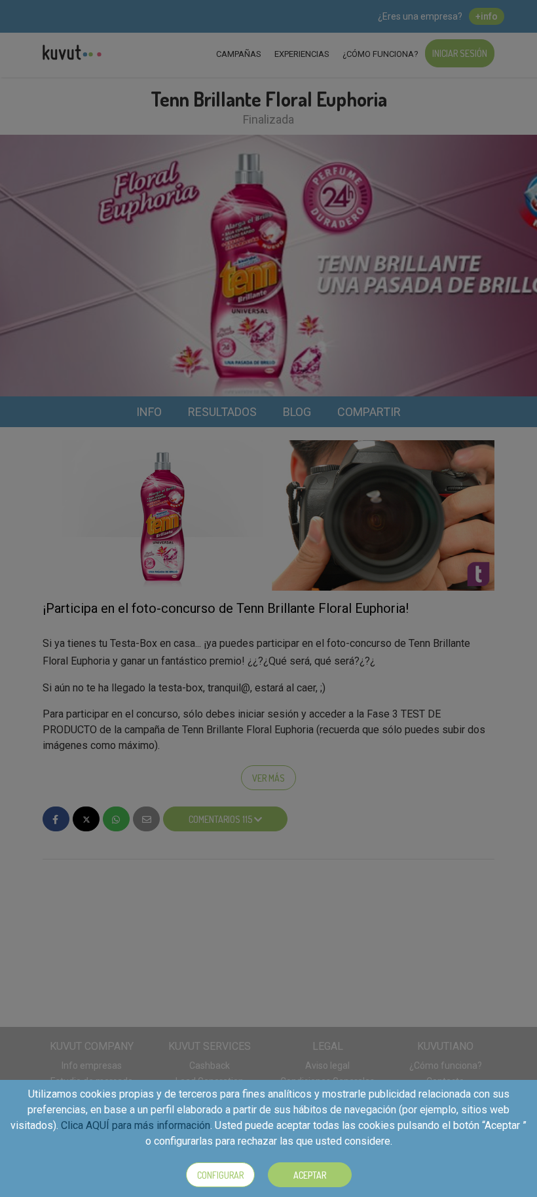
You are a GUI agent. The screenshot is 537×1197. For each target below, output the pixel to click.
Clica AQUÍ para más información (135, 1125)
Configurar (220, 1175)
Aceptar (309, 1175)
